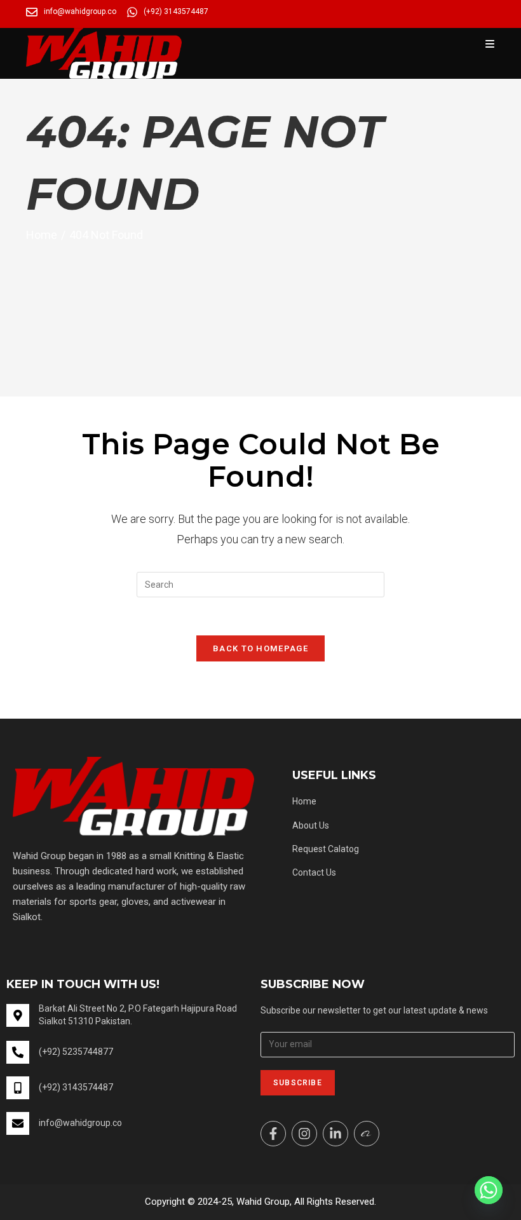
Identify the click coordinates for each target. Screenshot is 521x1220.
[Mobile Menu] (490, 44)
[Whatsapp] (489, 1190)
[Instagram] (304, 1133)
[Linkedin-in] (335, 1133)
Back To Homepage (260, 648)
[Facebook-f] (273, 1133)
